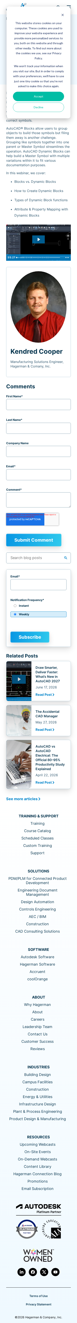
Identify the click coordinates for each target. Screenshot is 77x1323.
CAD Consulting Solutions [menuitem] (37, 931)
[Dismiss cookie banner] (62, 15)
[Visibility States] (43, 257)
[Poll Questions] (18, 257)
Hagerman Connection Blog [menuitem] (37, 1174)
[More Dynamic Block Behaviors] (38, 257)
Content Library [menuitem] (37, 1166)
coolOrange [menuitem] (37, 979)
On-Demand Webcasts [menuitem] (37, 1159)
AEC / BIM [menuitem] (37, 916)
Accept (38, 96)
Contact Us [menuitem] (37, 1034)
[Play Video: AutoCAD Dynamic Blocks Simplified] (38, 239)
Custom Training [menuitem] (37, 845)
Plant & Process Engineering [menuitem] (37, 1111)
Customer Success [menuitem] (37, 1041)
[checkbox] (38, 611)
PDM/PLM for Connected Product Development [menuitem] (37, 880)
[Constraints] (26, 257)
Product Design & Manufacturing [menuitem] (37, 1119)
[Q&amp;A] (49, 257)
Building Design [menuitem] (37, 1074)
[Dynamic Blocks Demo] (24, 257)
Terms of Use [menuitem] (38, 1296)
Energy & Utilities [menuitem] (37, 1097)
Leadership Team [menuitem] (37, 1027)
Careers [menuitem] (37, 1019)
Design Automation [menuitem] (37, 902)
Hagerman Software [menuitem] (37, 964)
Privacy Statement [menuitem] (38, 1304)
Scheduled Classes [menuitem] (37, 838)
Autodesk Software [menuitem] (37, 957)
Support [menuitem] (37, 853)
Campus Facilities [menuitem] (37, 1082)
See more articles (22, 799)
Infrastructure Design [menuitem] (37, 1104)
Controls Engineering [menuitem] (37, 909)
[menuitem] (21, 1272)
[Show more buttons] (67, 257)
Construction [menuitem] (37, 924)
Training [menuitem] (37, 823)
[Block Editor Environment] (32, 257)
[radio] (38, 607)
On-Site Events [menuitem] (37, 1152)
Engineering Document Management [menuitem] (37, 892)
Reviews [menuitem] (37, 1049)
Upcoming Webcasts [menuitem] (37, 1144)
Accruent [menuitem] (37, 971)
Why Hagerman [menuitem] (37, 1004)
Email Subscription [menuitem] (38, 1188)
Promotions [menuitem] (38, 1181)
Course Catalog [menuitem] (37, 831)
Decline (38, 107)
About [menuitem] (37, 1012)
